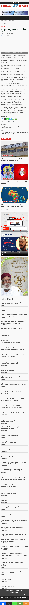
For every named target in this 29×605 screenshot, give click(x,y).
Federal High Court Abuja (10, 121)
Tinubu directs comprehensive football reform (13, 534)
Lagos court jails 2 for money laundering (11, 328)
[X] (5, 119)
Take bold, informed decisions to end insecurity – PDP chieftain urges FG (14, 132)
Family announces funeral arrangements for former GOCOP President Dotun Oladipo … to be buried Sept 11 (13, 391)
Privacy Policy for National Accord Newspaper (14, 594)
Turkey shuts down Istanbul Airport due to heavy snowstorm (13, 126)
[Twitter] (10, 119)
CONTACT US (19, 590)
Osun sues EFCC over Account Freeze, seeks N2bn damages (14, 172)
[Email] (16, 119)
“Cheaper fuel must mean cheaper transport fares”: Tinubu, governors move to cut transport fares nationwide (14, 555)
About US (12, 590)
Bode (3, 33)
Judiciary (3, 26)
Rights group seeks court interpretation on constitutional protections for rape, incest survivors (14, 195)
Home (7, 590)
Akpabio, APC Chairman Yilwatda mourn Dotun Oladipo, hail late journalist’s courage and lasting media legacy (13, 564)
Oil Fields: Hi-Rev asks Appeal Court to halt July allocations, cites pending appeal (14, 149)
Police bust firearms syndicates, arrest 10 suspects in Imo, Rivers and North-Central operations (12, 470)
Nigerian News (5, 155)
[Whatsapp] (7, 119)
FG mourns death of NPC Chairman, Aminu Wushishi (14, 309)
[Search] (26, 17)
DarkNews (22, 597)
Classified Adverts (14, 592)
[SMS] (13, 119)
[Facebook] (2, 119)
